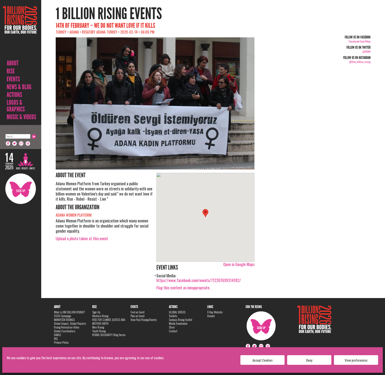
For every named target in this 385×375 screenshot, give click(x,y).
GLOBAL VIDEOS (177, 312)
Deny (309, 360)
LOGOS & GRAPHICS (16, 106)
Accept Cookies (262, 360)
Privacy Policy (61, 342)
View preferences (356, 360)
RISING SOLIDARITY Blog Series (108, 335)
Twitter (14, 143)
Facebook (8, 143)
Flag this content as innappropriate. (183, 287)
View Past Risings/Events (144, 319)
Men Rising (98, 327)
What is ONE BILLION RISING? (69, 312)
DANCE (57, 335)
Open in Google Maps (238, 264)
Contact (173, 331)
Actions (14, 95)
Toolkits (173, 316)
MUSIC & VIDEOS (21, 117)
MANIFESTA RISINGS (64, 319)
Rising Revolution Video (66, 327)
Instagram (28, 143)
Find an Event (138, 312)
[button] (205, 213)
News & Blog (19, 87)
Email (21, 143)
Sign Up (20, 188)
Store (172, 327)
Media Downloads (178, 323)
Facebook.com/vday (360, 41)
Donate (211, 316)
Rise (11, 71)
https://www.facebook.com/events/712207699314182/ (198, 280)
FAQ (56, 338)
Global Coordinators (64, 331)
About (12, 63)
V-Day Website (215, 312)
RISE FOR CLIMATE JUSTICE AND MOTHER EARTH (108, 321)
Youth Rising (99, 331)
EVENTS (13, 79)
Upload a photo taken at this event (82, 238)
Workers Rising (100, 316)
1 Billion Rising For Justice (19, 31)
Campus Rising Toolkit (180, 319)
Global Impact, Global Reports (70, 323)
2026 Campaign (62, 316)
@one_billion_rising (360, 62)
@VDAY (366, 51)
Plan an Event (138, 316)
